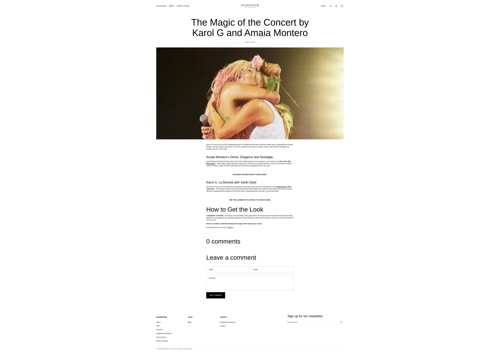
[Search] (331, 6)
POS (158, 326)
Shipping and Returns (164, 333)
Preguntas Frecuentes (227, 322)
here (264, 174)
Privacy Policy (161, 337)
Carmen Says (281, 187)
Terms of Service (162, 341)
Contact (222, 326)
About (158, 322)
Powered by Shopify (184, 349)
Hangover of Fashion (169, 349)
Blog (189, 322)
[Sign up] (341, 322)
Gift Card (159, 330)
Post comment (215, 295)
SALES (230, 227)
